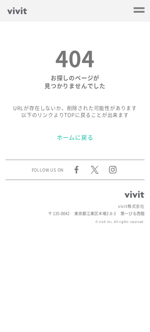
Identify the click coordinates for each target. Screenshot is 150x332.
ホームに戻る (75, 137)
